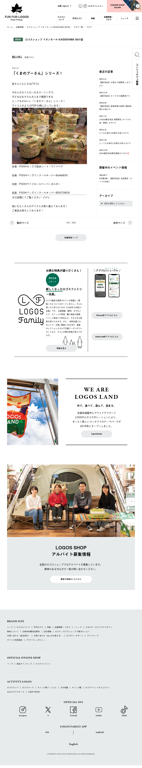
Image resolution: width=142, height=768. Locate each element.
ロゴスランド (13, 688)
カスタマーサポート (74, 636)
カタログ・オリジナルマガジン (99, 627)
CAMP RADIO (34, 692)
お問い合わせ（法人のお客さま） (48, 636)
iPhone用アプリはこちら (107, 315)
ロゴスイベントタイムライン (97, 688)
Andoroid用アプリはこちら (107, 336)
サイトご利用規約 (14, 640)
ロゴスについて (61, 18)
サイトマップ (93, 636)
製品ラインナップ (24, 664)
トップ (10, 627)
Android (100, 732)
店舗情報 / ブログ (62, 627)
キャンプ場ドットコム (47, 688)
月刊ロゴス (77, 18)
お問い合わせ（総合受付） (18, 636)
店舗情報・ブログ (108, 18)
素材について (13, 632)
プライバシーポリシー (35, 640)
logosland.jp (96, 433)
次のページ (119, 223)
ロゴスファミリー (43, 664)
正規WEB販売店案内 (31, 632)
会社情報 (47, 632)
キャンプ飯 (76, 688)
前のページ (23, 223)
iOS (47, 732)
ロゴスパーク (28, 688)
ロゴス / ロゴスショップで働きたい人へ (72, 632)
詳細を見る (61, 348)
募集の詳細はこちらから (71, 579)
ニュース (124, 18)
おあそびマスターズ (15, 692)
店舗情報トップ (71, 237)
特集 (93, 18)
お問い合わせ (63, 6)
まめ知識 (64, 688)
